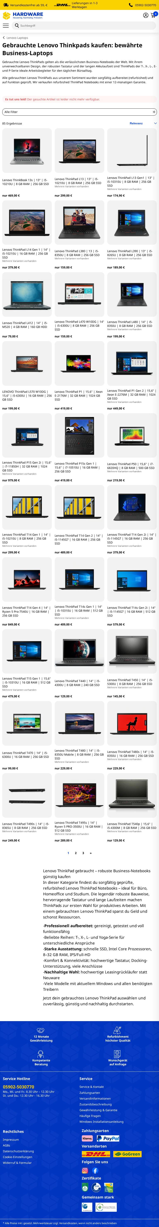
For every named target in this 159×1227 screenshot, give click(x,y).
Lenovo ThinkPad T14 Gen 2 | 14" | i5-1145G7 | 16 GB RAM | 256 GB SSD (79, 539)
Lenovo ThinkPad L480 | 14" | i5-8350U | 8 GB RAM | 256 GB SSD (130, 325)
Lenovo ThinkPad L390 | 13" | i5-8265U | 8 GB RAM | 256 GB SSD (130, 254)
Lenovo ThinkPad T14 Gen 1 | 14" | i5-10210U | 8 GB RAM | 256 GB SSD (26, 540)
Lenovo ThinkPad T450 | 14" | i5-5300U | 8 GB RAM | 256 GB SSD (130, 683)
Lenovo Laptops (17, 38)
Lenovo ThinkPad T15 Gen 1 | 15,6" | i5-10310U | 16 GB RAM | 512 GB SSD (26, 683)
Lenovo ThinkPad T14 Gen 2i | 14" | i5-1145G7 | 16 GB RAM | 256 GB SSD (132, 540)
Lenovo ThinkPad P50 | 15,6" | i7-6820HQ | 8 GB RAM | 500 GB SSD (130, 467)
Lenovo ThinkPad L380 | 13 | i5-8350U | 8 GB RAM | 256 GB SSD (77, 254)
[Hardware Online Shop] (23, 16)
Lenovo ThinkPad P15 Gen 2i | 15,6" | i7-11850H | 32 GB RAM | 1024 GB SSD (27, 467)
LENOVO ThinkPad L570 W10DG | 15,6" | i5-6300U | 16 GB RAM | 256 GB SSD (27, 395)
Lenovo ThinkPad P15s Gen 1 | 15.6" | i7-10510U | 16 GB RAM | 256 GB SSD (77, 467)
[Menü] (7, 25)
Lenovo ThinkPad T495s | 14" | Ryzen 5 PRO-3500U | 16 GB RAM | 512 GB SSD (79, 828)
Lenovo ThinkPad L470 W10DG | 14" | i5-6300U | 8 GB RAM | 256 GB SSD (79, 325)
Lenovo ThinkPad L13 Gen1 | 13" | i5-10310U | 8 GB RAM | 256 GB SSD (131, 183)
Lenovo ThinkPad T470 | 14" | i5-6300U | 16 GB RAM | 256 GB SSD (25, 755)
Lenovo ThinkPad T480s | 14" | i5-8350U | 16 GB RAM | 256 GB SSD (130, 755)
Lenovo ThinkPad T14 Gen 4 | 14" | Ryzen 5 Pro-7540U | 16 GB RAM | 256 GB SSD (26, 611)
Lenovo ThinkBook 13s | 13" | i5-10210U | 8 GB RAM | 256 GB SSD (25, 182)
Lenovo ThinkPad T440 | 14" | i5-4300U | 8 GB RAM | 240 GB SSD (77, 683)
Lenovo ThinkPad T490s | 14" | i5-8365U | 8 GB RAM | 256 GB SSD (25, 827)
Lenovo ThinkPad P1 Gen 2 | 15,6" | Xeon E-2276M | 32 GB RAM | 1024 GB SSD (132, 396)
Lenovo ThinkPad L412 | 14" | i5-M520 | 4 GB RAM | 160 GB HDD (25, 325)
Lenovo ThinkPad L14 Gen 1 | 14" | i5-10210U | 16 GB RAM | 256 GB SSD (26, 255)
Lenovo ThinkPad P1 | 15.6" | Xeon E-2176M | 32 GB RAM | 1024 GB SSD (79, 395)
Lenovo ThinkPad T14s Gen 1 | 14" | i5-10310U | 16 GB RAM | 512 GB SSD (79, 612)
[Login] (146, 15)
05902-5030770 (145, 5)
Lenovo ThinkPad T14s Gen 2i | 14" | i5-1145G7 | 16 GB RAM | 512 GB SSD (131, 611)
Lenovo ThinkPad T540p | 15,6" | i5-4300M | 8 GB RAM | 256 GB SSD (131, 827)
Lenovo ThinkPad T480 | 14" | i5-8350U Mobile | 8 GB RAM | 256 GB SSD (79, 756)
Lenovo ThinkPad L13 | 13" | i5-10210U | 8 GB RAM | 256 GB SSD (78, 182)
